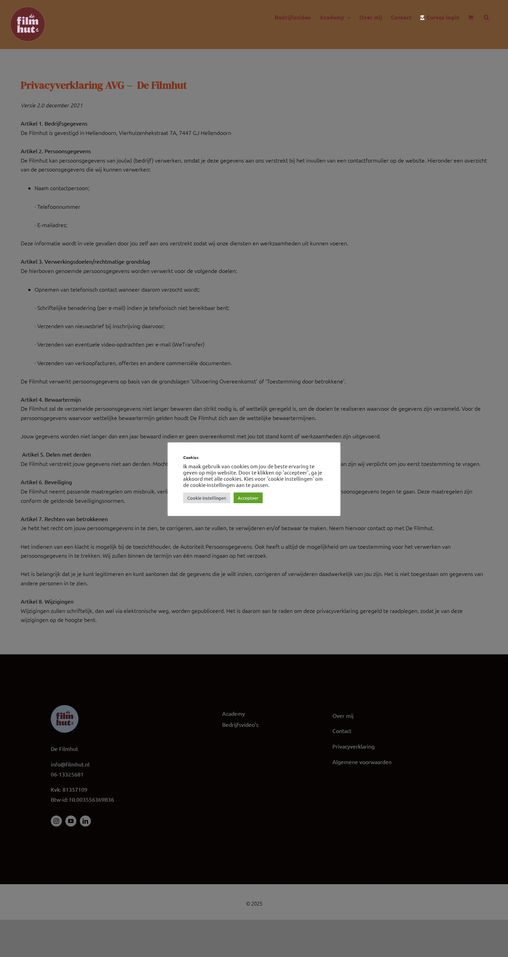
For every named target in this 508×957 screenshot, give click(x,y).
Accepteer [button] (248, 498)
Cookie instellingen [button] (206, 498)
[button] (486, 17)
